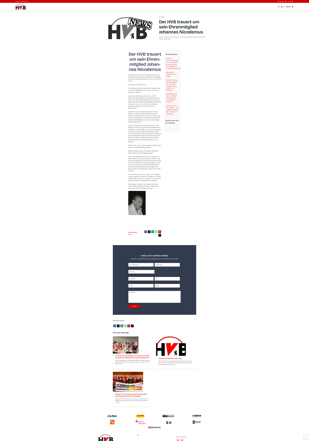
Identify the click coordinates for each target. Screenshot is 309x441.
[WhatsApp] (156, 232)
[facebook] (278, 6)
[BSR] (112, 420)
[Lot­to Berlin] (140, 415)
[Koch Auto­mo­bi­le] (197, 415)
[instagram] (282, 6)
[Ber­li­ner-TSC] (128, 372)
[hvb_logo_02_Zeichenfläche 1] (20, 4)
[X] (149, 232)
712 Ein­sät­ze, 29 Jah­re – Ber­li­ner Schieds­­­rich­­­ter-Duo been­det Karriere (171, 98)
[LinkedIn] (152, 232)
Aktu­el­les (161, 17)
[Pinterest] (160, 232)
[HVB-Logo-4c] (171, 337)
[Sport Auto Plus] (154, 427)
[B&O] (169, 420)
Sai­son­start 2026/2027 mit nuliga (171, 74)
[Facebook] (145, 232)
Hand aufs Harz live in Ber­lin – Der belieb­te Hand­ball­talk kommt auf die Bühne (172, 110)
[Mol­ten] (112, 415)
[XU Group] (197, 421)
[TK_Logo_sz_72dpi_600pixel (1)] (169, 415)
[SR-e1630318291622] (125, 337)
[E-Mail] (160, 235)
